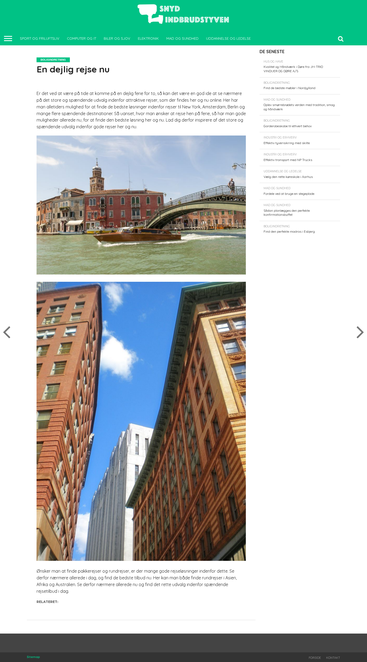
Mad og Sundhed (182, 38)
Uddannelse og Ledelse (228, 38)
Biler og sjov (117, 38)
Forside (315, 658)
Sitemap (33, 657)
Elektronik (148, 38)
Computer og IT (81, 38)
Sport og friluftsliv (39, 38)
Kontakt (333, 658)
